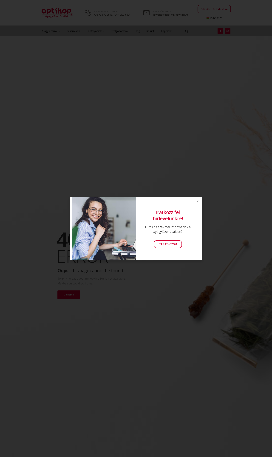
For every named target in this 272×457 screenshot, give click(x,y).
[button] (198, 201)
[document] (136, 228)
